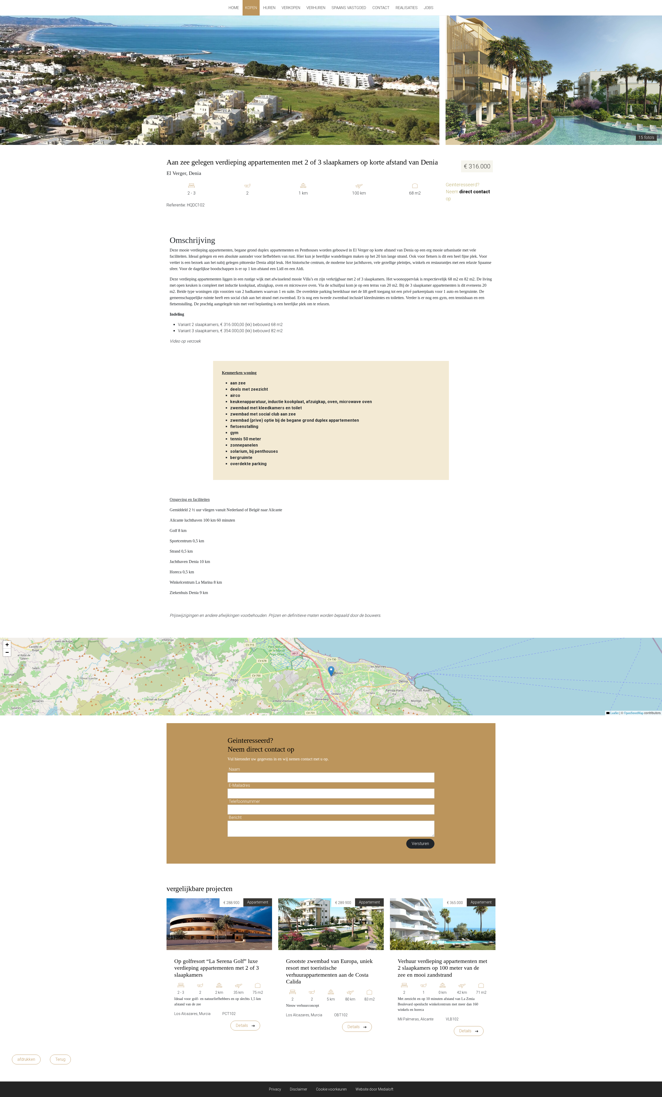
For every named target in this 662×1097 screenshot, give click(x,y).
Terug (60, 1059)
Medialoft (385, 1089)
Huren (269, 7)
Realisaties (407, 7)
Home (234, 7)
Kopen (251, 7)
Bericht (235, 817)
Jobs (428, 7)
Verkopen (291, 7)
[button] (331, 671)
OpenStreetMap (633, 713)
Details (242, 1025)
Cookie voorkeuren (331, 1089)
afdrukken (26, 1059)
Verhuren (315, 7)
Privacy (275, 1089)
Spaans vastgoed (349, 7)
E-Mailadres (239, 785)
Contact (380, 7)
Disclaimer (298, 1089)
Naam (234, 769)
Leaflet (614, 713)
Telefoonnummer (244, 801)
